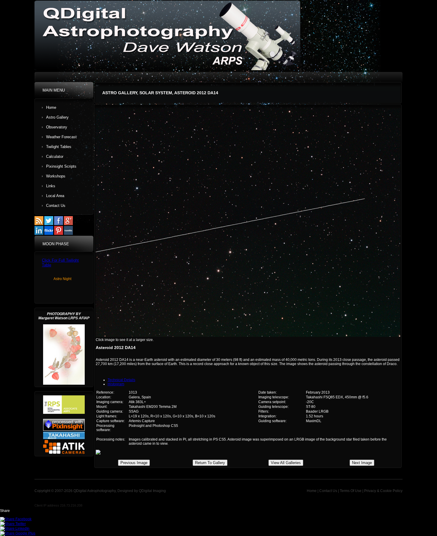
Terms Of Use (350, 491)
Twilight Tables (58, 146)
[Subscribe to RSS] (38, 224)
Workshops (55, 176)
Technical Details (121, 380)
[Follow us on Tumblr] (68, 234)
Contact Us (55, 205)
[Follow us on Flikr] (48, 234)
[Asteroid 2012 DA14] (248, 336)
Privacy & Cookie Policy (383, 491)
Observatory (56, 127)
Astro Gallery (57, 117)
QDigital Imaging (152, 491)
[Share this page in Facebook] (16, 519)
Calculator (54, 156)
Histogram (116, 384)
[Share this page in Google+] (17, 533)
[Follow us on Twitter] (48, 224)
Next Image (362, 462)
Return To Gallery (210, 462)
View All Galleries (286, 462)
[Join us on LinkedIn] (38, 234)
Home (51, 107)
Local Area (55, 196)
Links (50, 186)
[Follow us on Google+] (68, 224)
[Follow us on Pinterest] (58, 234)
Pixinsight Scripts (61, 166)
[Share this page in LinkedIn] (14, 528)
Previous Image (133, 462)
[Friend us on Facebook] (58, 224)
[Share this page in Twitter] (13, 524)
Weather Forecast (61, 137)
